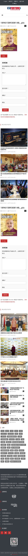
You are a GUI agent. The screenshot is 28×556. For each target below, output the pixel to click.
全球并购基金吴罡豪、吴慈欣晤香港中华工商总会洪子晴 (17, 412)
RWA (21, 433)
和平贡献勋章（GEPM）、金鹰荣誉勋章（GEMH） (14, 518)
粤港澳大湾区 (21, 456)
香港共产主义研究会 (15, 461)
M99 (16, 433)
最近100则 (22, 1)
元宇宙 (19, 436)
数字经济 (21, 450)
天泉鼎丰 (3, 445)
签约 (15, 456)
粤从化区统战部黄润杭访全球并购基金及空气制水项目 (13, 174)
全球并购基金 (4, 439)
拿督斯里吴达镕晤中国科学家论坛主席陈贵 (11, 333)
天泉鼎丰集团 (5, 521)
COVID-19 (3, 433)
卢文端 (17, 439)
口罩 (22, 439)
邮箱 (4, 95)
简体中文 (10, 1)
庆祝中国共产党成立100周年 (18, 445)
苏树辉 (23, 458)
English (5, 1)
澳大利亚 (22, 453)
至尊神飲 (17, 458)
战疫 (9, 447)
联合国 (7, 458)
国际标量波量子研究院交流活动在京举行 (11, 381)
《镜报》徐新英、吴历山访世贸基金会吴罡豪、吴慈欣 (17, 419)
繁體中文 (16, 1)
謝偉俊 (7, 461)
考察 (2, 458)
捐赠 (12, 450)
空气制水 (10, 456)
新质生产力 (4, 453)
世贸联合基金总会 (12, 436)
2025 (16, 431)
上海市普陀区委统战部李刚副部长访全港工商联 (17, 403)
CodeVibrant (14, 554)
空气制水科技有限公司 (7, 524)
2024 (11, 431)
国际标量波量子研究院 (18, 442)
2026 (21, 431)
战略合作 (3, 447)
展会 (9, 445)
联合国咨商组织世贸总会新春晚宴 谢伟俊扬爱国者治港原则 (14, 200)
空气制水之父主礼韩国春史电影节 (9, 357)
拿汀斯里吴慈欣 (15, 447)
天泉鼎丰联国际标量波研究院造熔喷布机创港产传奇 (5, 56)
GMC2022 (10, 433)
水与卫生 (11, 453)
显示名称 (5, 88)
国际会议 (9, 442)
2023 (7, 431)
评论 (4, 73)
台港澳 (2, 442)
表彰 (2, 461)
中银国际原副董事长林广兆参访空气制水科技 (17, 388)
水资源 (16, 453)
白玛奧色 (3, 456)
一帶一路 (3, 436)
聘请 (12, 458)
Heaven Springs (12, 359)
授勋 (16, 450)
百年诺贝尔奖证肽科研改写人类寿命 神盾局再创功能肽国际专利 (14, 148)
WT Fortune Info (12, 26)
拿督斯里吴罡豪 (5, 450)
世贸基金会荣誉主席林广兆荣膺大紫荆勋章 (17, 396)
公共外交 (12, 439)
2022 (2, 431)
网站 (3, 102)
